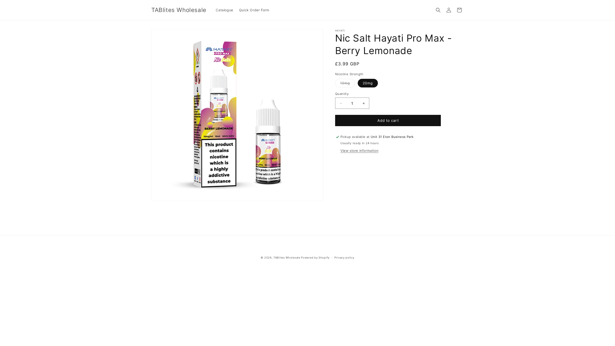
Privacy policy (344, 257)
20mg (368, 83)
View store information (359, 150)
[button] (438, 10)
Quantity (342, 94)
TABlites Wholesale (286, 257)
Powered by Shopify (315, 257)
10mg (347, 84)
